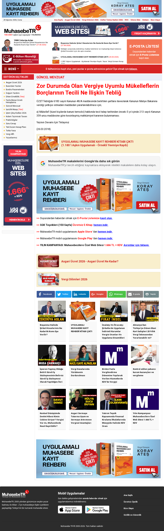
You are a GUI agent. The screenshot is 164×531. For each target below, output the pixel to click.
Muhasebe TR (67, 526)
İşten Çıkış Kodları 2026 (16, 113)
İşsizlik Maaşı (14, 109)
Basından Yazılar (13, 86)
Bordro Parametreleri (15, 89)
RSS (126, 20)
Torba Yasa (11, 131)
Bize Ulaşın (155, 20)
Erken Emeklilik (15, 97)
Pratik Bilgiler (11, 120)
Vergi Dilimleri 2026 (90, 20)
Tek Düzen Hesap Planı (16, 127)
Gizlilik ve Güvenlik (132, 515)
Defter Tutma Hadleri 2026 (111, 20)
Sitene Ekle (135, 20)
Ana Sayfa (58, 20)
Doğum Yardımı (13, 93)
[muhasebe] (22, 36)
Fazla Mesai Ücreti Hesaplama (14, 101)
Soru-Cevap (11, 123)
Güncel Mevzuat (13, 106)
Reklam (145, 20)
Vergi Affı (10, 134)
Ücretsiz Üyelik (131, 502)
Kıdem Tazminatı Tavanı (16, 116)
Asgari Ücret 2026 (72, 20)
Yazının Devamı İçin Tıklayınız (53, 122)
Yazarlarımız (11, 138)
